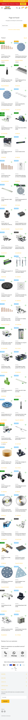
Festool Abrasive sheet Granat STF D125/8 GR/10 (7, 582)
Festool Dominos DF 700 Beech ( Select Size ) (5, 176)
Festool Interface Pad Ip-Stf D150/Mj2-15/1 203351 (6, 295)
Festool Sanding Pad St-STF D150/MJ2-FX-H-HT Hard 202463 (6, 415)
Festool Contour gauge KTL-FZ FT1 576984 (7, 272)
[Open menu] (2, 7)
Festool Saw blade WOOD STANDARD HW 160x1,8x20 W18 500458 (6, 510)
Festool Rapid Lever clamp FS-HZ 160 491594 (21, 343)
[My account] (19, 8)
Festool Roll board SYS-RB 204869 (6, 606)
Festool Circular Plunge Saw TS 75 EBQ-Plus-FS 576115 (20, 534)
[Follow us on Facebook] (2, 711)
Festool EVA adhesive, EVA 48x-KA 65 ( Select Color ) (6, 463)
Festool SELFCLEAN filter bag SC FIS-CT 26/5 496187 (20, 295)
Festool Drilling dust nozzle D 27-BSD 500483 (20, 486)
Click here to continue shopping (14, 29)
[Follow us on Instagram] (5, 711)
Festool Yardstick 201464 (20, 151)
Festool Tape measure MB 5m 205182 (20, 128)
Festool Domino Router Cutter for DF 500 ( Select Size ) (6, 81)
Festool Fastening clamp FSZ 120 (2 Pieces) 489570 (20, 272)
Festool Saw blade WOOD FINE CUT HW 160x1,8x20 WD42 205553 (21, 510)
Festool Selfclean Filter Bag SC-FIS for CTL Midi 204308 (20, 176)
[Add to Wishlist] (11, 42)
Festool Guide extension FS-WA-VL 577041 (20, 439)
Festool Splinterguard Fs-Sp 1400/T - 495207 (20, 81)
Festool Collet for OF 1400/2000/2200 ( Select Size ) (6, 224)
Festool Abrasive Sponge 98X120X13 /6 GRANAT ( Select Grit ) (20, 558)
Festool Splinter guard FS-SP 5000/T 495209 (6, 152)
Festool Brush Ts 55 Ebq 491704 (5, 558)
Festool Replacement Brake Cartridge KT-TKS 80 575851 (6, 534)
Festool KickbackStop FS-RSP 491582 (20, 606)
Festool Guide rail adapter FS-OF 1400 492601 (20, 463)
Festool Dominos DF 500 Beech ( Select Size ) (5, 57)
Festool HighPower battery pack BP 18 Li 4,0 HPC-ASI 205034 (20, 367)
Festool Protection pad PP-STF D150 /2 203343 (21, 200)
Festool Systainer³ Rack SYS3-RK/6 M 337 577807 (21, 630)
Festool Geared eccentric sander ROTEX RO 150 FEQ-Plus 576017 (6, 439)
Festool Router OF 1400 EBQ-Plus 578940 (20, 319)
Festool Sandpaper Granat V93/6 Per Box (20, 582)
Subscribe (5, 701)
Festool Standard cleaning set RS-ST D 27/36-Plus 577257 (6, 248)
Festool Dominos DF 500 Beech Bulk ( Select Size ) (6, 319)
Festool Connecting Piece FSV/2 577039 (20, 104)
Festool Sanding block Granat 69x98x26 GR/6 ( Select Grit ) (20, 224)
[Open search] (17, 8)
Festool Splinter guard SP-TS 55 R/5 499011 (6, 391)
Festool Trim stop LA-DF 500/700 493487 (5, 486)
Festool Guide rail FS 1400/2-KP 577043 (20, 391)
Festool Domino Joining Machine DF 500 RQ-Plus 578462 (5, 367)
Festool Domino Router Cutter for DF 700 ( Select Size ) (20, 415)
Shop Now (23, 3)
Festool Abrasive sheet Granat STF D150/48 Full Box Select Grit (7, 104)
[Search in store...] (25, 25)
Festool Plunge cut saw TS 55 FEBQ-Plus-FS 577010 (6, 128)
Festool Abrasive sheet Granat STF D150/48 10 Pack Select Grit (21, 57)
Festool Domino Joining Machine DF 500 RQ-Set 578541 (19, 248)
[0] (25, 8)
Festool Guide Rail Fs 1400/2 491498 (6, 200)
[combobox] (12, 25)
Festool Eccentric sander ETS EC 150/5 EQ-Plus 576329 (6, 343)
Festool (2, 54)
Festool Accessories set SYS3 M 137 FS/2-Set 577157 (7, 630)
